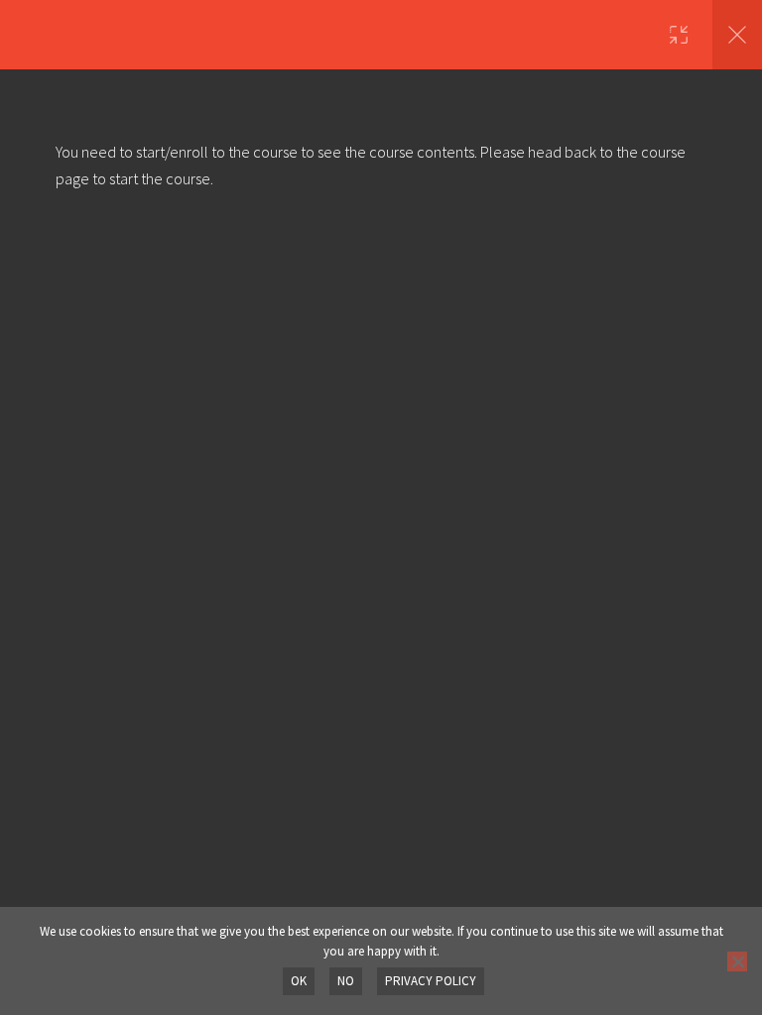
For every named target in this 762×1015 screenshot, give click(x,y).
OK (299, 980)
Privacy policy (430, 980)
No (345, 980)
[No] (737, 961)
